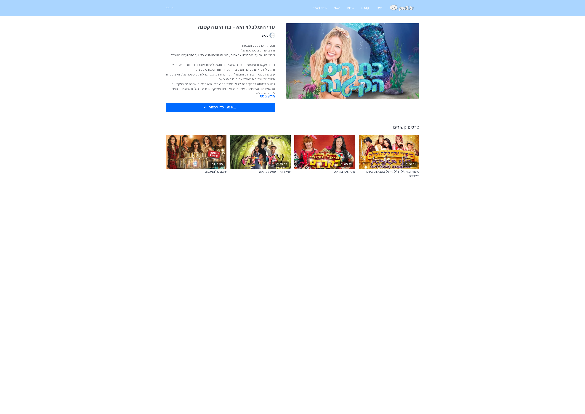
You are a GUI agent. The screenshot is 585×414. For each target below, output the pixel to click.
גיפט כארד (320, 8)
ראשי (379, 8)
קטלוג (365, 8)
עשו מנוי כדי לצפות (222, 107)
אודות (350, 8)
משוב (337, 8)
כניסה (169, 8)
